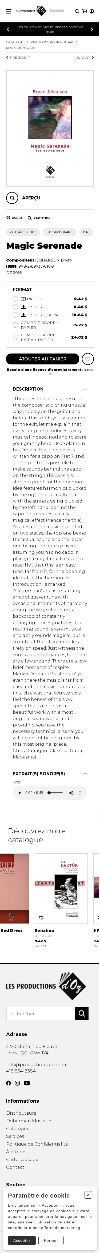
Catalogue (16, 42)
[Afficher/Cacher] (85, 773)
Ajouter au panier (42, 359)
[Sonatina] (61, 900)
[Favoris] (88, 359)
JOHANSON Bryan (54, 260)
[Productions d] (50, 986)
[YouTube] (27, 1083)
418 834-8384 (21, 1071)
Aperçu (31, 197)
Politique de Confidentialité (37, 1144)
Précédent (20, 57)
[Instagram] (17, 1083)
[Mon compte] (92, 11)
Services (15, 1136)
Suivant (83, 57)
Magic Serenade (20, 48)
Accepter (21, 1240)
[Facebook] (8, 1083)
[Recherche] (77, 11)
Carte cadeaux (22, 1159)
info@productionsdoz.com (36, 1064)
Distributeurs (21, 1113)
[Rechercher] (82, 1013)
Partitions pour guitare (52, 42)
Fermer (51, 1240)
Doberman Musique (28, 1120)
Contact (15, 1167)
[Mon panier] (84, 11)
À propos (16, 1151)
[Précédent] (8, 29)
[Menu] (8, 11)
